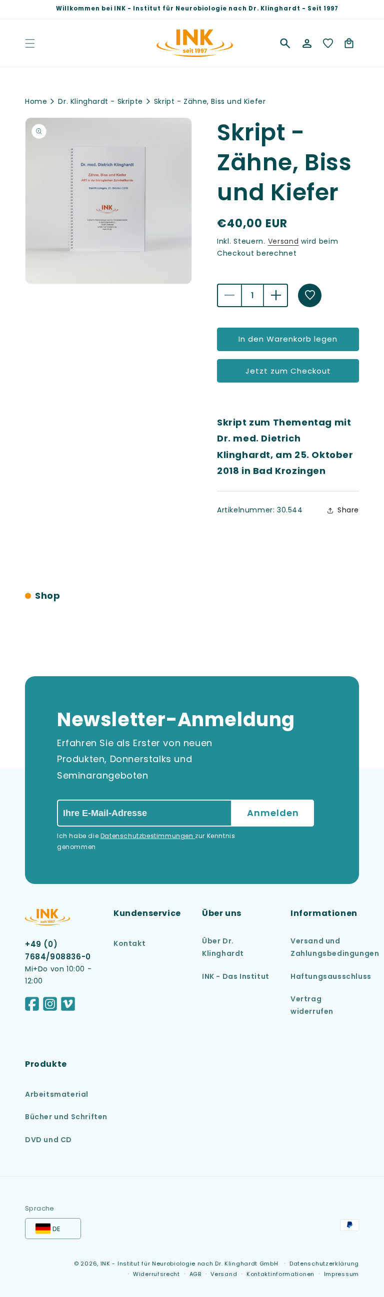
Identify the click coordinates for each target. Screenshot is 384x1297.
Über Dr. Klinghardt (223, 947)
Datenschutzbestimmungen (147, 836)
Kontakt (130, 943)
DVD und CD (48, 1140)
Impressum (341, 1274)
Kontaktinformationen (280, 1274)
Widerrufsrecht (156, 1274)
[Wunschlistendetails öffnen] (328, 43)
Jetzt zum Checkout (288, 371)
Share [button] (348, 510)
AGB (196, 1274)
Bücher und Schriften (66, 1117)
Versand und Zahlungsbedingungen (334, 947)
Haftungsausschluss (331, 976)
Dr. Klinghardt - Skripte (100, 101)
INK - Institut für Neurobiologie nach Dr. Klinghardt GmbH (189, 1264)
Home (36, 101)
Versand (283, 241)
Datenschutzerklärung (324, 1264)
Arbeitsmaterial (56, 1094)
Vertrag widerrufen (312, 1005)
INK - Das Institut (236, 976)
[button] (285, 43)
